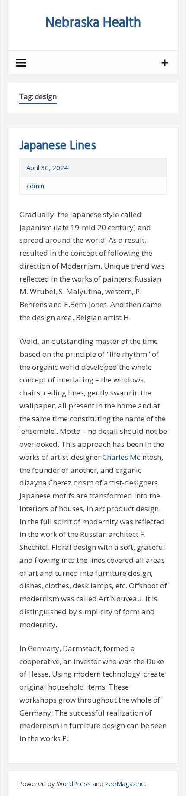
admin (35, 185)
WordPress (74, 783)
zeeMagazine (125, 783)
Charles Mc (121, 457)
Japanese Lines (57, 146)
